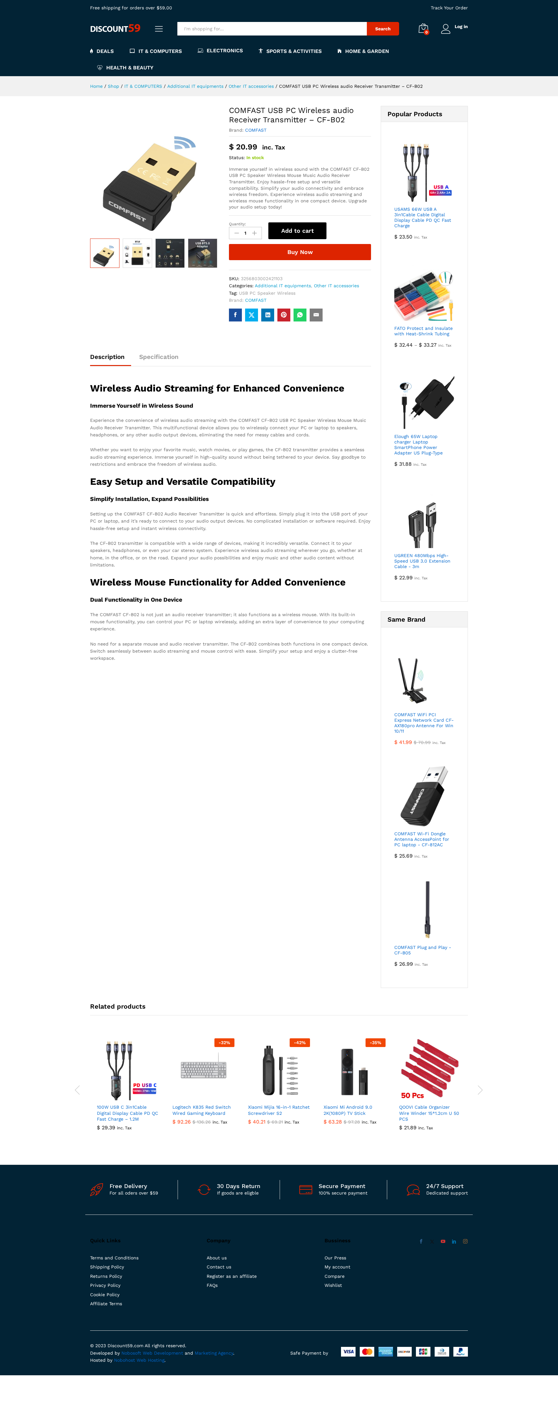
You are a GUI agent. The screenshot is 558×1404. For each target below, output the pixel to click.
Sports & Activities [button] (294, 51)
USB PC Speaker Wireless (267, 293)
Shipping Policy (107, 1266)
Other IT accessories (336, 285)
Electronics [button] (225, 50)
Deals (105, 51)
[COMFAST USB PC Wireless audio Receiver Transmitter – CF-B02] (235, 315)
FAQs (212, 1285)
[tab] (110, 360)
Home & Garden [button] (367, 51)
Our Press (335, 1257)
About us (217, 1257)
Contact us (219, 1266)
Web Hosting (150, 1360)
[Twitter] (432, 1241)
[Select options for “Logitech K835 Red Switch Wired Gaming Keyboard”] (196, 1096)
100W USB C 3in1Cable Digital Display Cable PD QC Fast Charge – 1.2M (127, 1112)
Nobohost (124, 1360)
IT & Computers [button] (160, 51)
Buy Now (300, 252)
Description (107, 357)
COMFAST (255, 130)
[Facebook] (421, 1241)
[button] (120, 1096)
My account (337, 1266)
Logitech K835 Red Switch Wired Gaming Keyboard (201, 1109)
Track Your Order (449, 7)
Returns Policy (106, 1276)
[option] (104, 253)
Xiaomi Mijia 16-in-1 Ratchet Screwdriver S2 (279, 1109)
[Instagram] (465, 1241)
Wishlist (333, 1285)
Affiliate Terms (106, 1303)
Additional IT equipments (283, 285)
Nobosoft (132, 1353)
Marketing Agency (214, 1353)
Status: (237, 157)
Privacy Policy (105, 1285)
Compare (335, 1276)
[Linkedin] (454, 1241)
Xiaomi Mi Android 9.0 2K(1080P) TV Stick (348, 1109)
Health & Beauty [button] (129, 67)
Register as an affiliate (232, 1276)
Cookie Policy (104, 1294)
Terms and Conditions (114, 1257)
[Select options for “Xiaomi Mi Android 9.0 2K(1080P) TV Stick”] (347, 1096)
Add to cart (297, 230)
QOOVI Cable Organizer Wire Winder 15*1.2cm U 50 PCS (429, 1112)
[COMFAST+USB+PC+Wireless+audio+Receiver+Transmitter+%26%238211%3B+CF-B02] (251, 315)
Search (383, 28)
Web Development (163, 1353)
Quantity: (237, 224)
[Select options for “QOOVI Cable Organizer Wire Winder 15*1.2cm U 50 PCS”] (422, 1096)
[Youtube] (443, 1241)
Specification (159, 357)
